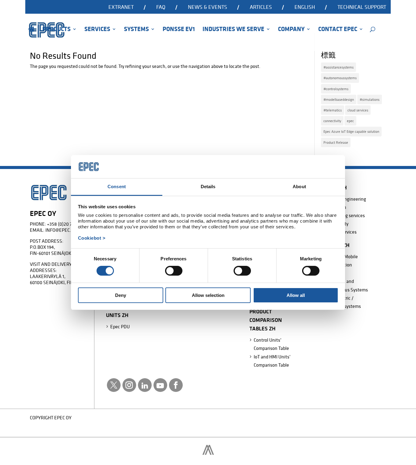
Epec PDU (120, 326)
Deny (120, 295)
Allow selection (208, 295)
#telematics (332, 110)
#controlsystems (335, 88)
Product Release (335, 142)
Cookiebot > (92, 238)
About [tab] (299, 186)
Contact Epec (337, 30)
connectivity (332, 120)
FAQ (160, 7)
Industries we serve (233, 30)
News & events (207, 7)
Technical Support (361, 7)
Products (56, 30)
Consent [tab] (117, 186)
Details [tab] (208, 186)
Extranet (121, 7)
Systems (136, 30)
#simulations (369, 99)
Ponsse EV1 (179, 30)
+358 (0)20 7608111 (66, 224)
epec (350, 120)
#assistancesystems (338, 67)
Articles (261, 7)
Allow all (296, 295)
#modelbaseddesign (338, 99)
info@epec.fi (60, 230)
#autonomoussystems (340, 78)
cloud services (357, 110)
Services (97, 30)
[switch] (173, 271)
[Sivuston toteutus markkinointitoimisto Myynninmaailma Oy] (208, 453)
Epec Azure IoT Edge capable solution (351, 131)
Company (291, 30)
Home (31, 37)
